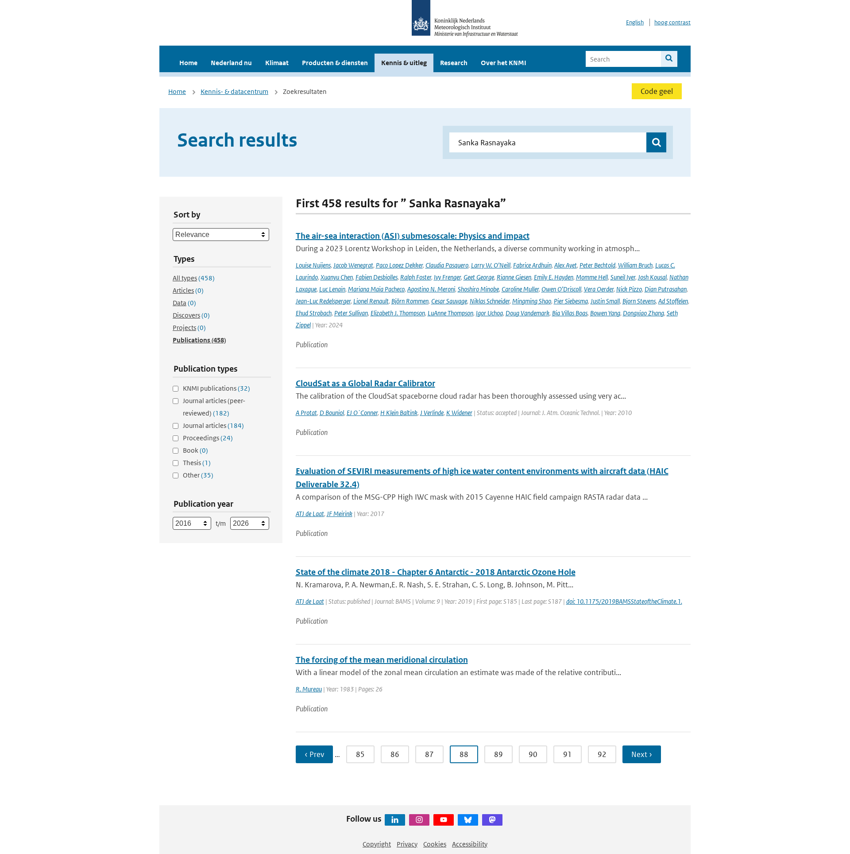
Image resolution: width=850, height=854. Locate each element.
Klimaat (277, 62)
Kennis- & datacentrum (234, 91)
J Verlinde (432, 412)
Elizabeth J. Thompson (398, 313)
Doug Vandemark (527, 313)
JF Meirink (339, 513)
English (635, 22)
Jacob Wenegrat (353, 265)
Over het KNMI (503, 62)
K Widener (459, 412)
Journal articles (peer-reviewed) (214, 406)
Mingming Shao (531, 301)
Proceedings (208, 438)
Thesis (197, 462)
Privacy (407, 844)
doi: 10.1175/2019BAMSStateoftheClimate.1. (624, 601)
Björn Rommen (410, 301)
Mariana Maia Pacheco (376, 289)
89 (498, 754)
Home (188, 62)
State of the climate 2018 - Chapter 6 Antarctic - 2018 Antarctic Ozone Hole (436, 572)
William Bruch (635, 265)
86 (394, 754)
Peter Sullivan (351, 313)
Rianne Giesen (514, 277)
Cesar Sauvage (449, 301)
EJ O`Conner (362, 412)
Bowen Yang (605, 313)
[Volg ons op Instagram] (419, 819)
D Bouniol (332, 412)
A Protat (306, 412)
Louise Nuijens (313, 265)
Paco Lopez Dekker (399, 265)
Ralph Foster (415, 277)
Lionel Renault (371, 301)
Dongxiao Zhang (643, 313)
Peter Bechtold (597, 265)
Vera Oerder (599, 289)
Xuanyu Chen (337, 277)
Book (195, 450)
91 (567, 754)
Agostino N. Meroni (431, 289)
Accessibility (469, 844)
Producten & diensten (335, 62)
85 (360, 754)
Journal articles (213, 425)
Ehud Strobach (314, 313)
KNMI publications (216, 388)
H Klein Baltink (398, 412)
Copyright (377, 844)
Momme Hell (592, 277)
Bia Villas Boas (569, 313)
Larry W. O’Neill (490, 265)
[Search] (669, 59)
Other (198, 475)
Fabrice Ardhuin (532, 265)
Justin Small (605, 301)
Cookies (434, 844)
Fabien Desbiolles (376, 277)
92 (602, 754)
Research (454, 62)
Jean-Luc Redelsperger (323, 301)
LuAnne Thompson (450, 313)
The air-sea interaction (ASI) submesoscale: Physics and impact (412, 236)
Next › (641, 754)
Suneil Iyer (622, 277)
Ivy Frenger (447, 277)
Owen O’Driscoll (561, 289)
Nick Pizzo (629, 289)
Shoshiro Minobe (478, 289)
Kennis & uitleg (404, 62)
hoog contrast (672, 22)
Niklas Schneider (490, 301)
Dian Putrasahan (666, 289)
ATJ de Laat (310, 513)
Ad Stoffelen (673, 301)
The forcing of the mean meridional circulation (382, 660)
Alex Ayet (565, 265)
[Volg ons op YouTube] (444, 819)
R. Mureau (309, 689)
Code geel (657, 91)
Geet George (479, 277)
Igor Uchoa (489, 313)
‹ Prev (314, 754)
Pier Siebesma (571, 301)
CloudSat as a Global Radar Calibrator (365, 383)
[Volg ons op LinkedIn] (395, 819)
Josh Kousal (652, 277)
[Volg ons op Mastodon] (492, 819)
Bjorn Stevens (639, 301)
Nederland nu (231, 62)
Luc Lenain (332, 289)
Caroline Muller (520, 289)
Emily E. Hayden (553, 277)
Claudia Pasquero (446, 265)
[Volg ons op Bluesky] (468, 819)
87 (429, 754)
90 (533, 754)
